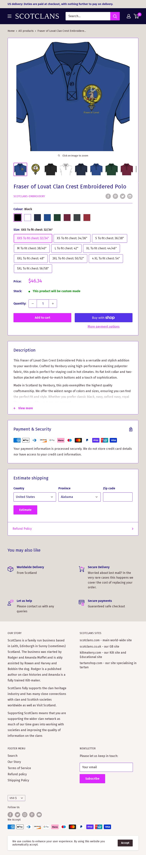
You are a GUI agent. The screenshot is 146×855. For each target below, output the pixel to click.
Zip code (109, 488)
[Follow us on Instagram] (24, 814)
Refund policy (17, 774)
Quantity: (19, 303)
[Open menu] (9, 16)
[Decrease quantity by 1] (33, 304)
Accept (125, 843)
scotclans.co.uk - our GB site (99, 646)
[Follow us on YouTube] (39, 814)
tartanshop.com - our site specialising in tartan (108, 665)
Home (11, 31)
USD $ (13, 798)
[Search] (115, 16)
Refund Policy (22, 528)
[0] (136, 16)
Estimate (25, 510)
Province (64, 488)
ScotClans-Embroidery (29, 196)
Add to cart (42, 317)
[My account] (129, 16)
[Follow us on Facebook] (10, 814)
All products (26, 31)
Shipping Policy (18, 780)
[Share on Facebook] (108, 196)
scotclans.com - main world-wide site (106, 640)
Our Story (14, 762)
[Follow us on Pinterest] (32, 814)
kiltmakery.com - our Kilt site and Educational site (103, 655)
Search (12, 756)
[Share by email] (130, 196)
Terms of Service (19, 768)
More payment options (104, 326)
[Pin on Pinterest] (115, 196)
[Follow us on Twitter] (17, 814)
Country (18, 488)
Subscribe (92, 778)
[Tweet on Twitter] (122, 196)
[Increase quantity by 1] (53, 304)
